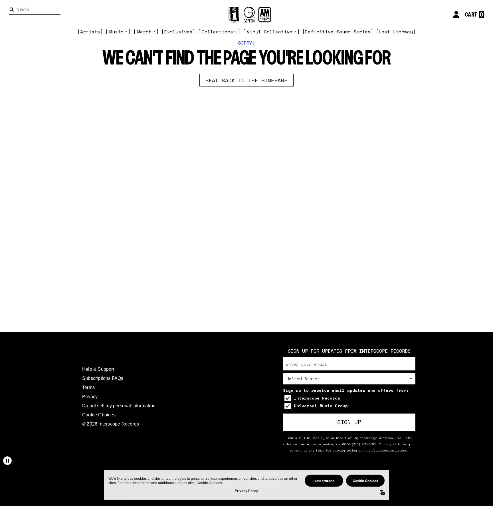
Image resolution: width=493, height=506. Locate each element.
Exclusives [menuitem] (178, 31)
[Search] (12, 10)
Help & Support (98, 369)
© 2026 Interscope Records (110, 424)
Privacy (90, 396)
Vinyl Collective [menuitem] (269, 31)
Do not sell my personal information (118, 405)
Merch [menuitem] (144, 31)
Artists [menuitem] (90, 31)
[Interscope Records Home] (246, 15)
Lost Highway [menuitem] (396, 31)
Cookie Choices (99, 414)
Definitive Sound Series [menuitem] (338, 31)
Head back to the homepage (246, 80)
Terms (88, 387)
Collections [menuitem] (217, 31)
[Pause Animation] (7, 460)
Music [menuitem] (116, 31)
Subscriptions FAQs (103, 378)
